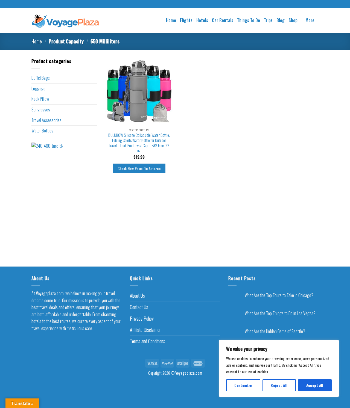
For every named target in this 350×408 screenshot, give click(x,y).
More (309, 20)
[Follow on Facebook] (169, 4)
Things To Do (248, 20)
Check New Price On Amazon (139, 168)
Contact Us (139, 307)
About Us (137, 295)
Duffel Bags (40, 78)
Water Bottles (42, 130)
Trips (268, 20)
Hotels (202, 20)
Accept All (314, 385)
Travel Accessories (46, 120)
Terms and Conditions (147, 341)
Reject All (279, 385)
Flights (186, 20)
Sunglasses (40, 109)
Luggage (38, 88)
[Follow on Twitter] (180, 4)
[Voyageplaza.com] (65, 20)
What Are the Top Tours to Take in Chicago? (279, 295)
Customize (243, 385)
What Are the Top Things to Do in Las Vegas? (280, 313)
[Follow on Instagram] (175, 4)
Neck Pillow (40, 99)
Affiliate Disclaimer (145, 329)
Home (171, 20)
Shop (293, 20)
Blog (280, 20)
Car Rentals (222, 20)
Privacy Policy (142, 318)
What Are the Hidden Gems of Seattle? (275, 331)
